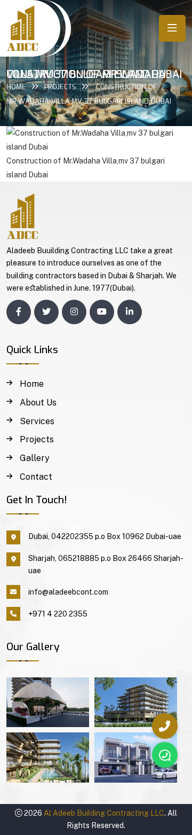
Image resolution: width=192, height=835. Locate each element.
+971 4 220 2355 (57, 614)
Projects (60, 86)
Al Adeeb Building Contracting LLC (104, 813)
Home (16, 86)
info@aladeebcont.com (68, 592)
